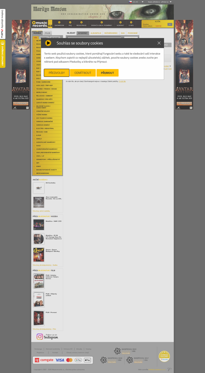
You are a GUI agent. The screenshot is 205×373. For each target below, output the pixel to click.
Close (159, 43)
